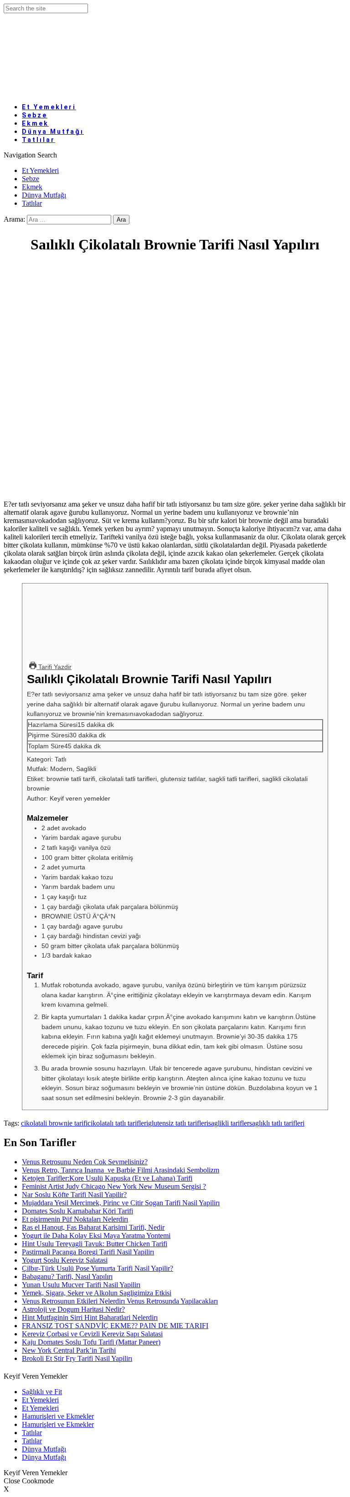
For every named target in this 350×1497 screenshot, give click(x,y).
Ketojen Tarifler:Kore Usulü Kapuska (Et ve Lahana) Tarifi (107, 1178)
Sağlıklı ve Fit (42, 1392)
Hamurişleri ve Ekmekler (58, 1416)
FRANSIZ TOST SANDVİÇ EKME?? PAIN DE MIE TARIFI (115, 1326)
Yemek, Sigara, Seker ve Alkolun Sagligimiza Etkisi (96, 1293)
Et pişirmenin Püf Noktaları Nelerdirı (75, 1219)
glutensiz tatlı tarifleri (178, 1123)
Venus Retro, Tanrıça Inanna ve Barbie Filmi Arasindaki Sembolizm (120, 1170)
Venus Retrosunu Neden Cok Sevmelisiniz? (85, 1162)
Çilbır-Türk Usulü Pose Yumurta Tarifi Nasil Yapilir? (97, 1268)
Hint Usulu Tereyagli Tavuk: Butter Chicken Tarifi (94, 1244)
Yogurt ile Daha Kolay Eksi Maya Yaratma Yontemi (96, 1235)
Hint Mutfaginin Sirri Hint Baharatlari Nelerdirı (90, 1317)
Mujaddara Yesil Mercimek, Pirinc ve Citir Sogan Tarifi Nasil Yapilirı (121, 1203)
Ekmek (32, 187)
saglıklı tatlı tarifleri (276, 1123)
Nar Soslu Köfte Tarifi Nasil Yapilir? (74, 1194)
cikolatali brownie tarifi (54, 1123)
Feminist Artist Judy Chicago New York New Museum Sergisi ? (114, 1186)
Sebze (30, 179)
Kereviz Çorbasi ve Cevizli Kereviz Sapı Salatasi (92, 1334)
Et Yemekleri (49, 107)
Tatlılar (38, 139)
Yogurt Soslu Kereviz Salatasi (65, 1260)
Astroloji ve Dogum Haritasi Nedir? (73, 1309)
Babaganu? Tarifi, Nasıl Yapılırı (67, 1276)
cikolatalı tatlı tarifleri (118, 1123)
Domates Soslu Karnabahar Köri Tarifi (77, 1211)
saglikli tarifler (228, 1123)
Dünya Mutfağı (44, 195)
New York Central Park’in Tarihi (69, 1350)
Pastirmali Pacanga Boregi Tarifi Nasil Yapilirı (88, 1252)
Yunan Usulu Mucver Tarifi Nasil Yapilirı (81, 1285)
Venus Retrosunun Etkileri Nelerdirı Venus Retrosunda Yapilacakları (120, 1301)
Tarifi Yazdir (54, 666)
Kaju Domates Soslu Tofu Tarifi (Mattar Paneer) (91, 1342)
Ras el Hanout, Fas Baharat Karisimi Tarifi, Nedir (93, 1227)
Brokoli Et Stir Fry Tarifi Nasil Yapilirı (77, 1358)
